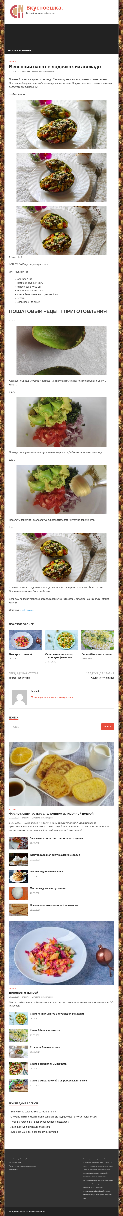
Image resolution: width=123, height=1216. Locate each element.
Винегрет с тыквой (20, 654)
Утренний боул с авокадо (45, 1047)
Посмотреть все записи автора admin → (54, 697)
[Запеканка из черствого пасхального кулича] (18, 848)
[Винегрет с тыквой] (25, 650)
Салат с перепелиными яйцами (48, 1063)
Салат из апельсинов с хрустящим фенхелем (59, 655)
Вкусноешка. (44, 7)
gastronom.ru (27, 610)
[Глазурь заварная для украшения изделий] (18, 865)
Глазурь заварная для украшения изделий (55, 854)
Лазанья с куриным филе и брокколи (30, 1126)
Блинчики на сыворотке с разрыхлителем (33, 1111)
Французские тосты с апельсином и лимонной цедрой (51, 813)
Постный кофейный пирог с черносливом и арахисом (39, 1121)
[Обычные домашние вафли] (18, 881)
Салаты (12, 61)
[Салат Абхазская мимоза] (97, 650)
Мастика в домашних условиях (48, 888)
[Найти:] (61, 726)
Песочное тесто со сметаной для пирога (54, 905)
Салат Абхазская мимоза (96, 654)
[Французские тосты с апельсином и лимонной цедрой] (61, 806)
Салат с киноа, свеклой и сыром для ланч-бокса (58, 1080)
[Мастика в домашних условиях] (18, 898)
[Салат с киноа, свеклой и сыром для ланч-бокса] (18, 1090)
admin (27, 71)
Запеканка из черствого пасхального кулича (56, 838)
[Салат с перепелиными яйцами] (18, 1074)
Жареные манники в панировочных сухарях (34, 1131)
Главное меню (22, 50)
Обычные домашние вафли (46, 871)
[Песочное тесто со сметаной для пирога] (18, 915)
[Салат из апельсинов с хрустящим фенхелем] (61, 650)
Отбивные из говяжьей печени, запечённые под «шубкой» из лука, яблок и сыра (53, 1116)
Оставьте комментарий (43, 71)
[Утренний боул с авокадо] (18, 1057)
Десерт (12, 809)
